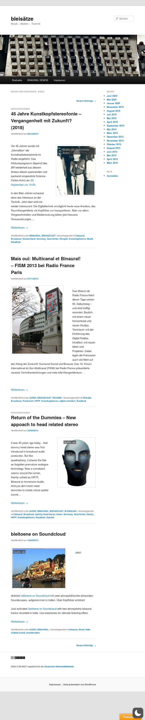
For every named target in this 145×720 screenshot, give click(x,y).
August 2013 (113, 148)
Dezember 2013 (115, 136)
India (87, 629)
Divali (81, 629)
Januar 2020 (113, 103)
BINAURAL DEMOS (37, 80)
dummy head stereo (45, 514)
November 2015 (115, 107)
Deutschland (29, 238)
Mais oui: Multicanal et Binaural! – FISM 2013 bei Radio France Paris (46, 265)
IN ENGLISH (71, 511)
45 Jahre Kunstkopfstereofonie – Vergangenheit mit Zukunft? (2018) (46, 120)
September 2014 (115, 125)
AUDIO (32, 397)
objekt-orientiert (67, 400)
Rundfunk (16, 242)
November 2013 (115, 140)
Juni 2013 (112, 151)
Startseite (17, 80)
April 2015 (112, 122)
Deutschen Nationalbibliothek (59, 666)
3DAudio (87, 397)
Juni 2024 (112, 95)
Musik (90, 238)
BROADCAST (49, 235)
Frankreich (28, 400)
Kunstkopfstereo (77, 238)
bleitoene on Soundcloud (38, 534)
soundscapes (33, 632)
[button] (138, 713)
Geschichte (52, 238)
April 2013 (112, 159)
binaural (80, 235)
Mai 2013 (111, 155)
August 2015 (113, 110)
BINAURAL (35, 235)
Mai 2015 (111, 118)
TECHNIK (57, 397)
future (59, 514)
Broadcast (16, 238)
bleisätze (22, 18)
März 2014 (112, 133)
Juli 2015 (112, 114)
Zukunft (50, 517)
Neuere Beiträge (86, 100)
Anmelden (112, 175)
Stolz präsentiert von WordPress (79, 684)
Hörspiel (63, 238)
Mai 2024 (111, 99)
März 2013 (112, 162)
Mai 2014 (111, 129)
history (90, 514)
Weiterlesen (19, 227)
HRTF (37, 400)
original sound (18, 632)
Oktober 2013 (114, 144)
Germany (41, 238)
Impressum (59, 80)
